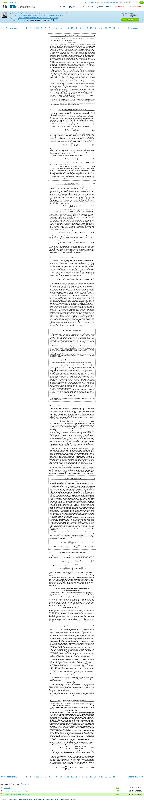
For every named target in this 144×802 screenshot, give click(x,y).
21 (102, 28)
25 (117, 28)
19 (95, 28)
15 (80, 28)
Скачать (130, 20)
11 (64, 28)
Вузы (62, 6)
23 (110, 28)
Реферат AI (120, 6)
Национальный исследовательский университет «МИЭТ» (40, 15)
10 (61, 28)
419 (117, 791)
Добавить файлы (103, 6)
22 (106, 28)
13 (72, 28)
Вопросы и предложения (109, 2)
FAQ (85, 2)
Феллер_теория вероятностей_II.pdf (16, 794)
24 (114, 28)
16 (83, 28)
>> (142, 28)
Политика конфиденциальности (67, 799)
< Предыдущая (10, 28)
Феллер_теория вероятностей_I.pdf (16, 791)
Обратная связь (93, 2)
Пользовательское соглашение (46, 799)
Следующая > (134, 28)
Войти (5, 2)
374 (117, 794)
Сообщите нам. (68, 13)
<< (2, 28)
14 (76, 28)
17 (87, 28)
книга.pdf (7, 788)
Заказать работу (135, 6)
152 (117, 788)
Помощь (4, 799)
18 (91, 28)
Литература (22, 20)
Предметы (72, 6)
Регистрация (12, 2)
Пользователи (86, 6)
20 (99, 28)
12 (68, 28)
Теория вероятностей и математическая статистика (38, 18)
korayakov (22, 13)
